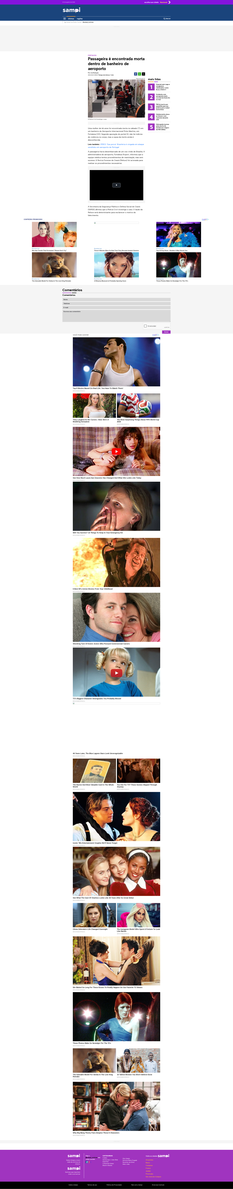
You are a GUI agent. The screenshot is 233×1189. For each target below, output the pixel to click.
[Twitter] (143, 74)
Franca (148, 1168)
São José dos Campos (153, 1177)
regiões (80, 19)
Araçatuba (149, 1160)
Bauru (148, 1163)
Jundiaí (148, 1171)
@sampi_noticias (91, 1157)
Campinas (149, 1165)
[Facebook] (135, 74)
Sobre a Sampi (73, 1185)
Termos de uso (92, 1185)
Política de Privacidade (114, 1185)
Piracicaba (149, 1174)
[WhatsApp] (139, 74)
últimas (71, 19)
